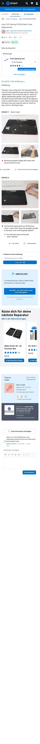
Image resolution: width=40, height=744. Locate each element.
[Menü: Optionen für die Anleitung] (37, 14)
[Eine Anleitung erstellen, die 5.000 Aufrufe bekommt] (25, 396)
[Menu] (3, 3)
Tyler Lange (10, 31)
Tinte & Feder (7, 378)
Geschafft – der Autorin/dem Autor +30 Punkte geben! (21, 291)
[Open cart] (32, 3)
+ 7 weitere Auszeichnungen (23, 399)
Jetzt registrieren (29, 9)
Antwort (28, 444)
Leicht (15, 42)
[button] (27, 3)
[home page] (12, 3)
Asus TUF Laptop (11, 19)
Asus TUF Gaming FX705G (27, 19)
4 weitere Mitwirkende (24, 31)
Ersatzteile (5, 14)
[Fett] (5, 454)
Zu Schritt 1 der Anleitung (12, 81)
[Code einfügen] (12, 454)
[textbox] (19, 463)
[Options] (3, 19)
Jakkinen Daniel (11, 444)
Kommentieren (29, 472)
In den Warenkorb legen (27, 69)
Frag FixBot (15, 243)
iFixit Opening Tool (17, 59)
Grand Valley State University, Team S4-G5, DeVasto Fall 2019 (25, 409)
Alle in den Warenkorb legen (14, 319)
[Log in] (37, 3)
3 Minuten (7, 42)
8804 (5, 37)
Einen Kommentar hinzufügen (20, 253)
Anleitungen (15, 14)
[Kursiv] (8, 454)
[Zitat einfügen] (18, 454)
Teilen (8, 446)
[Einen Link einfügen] (15, 454)
